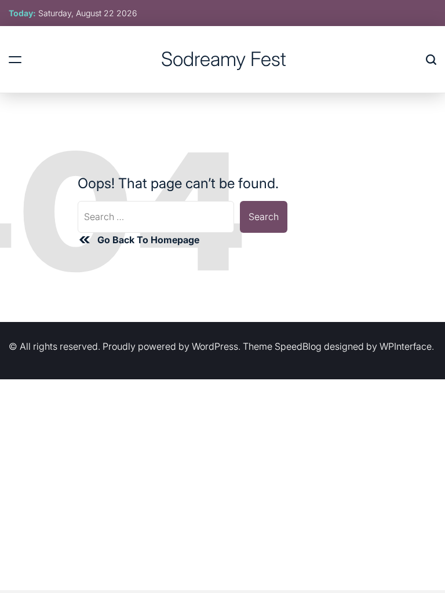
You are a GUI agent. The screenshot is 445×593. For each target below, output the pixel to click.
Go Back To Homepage (148, 240)
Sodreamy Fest (223, 59)
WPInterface (406, 346)
